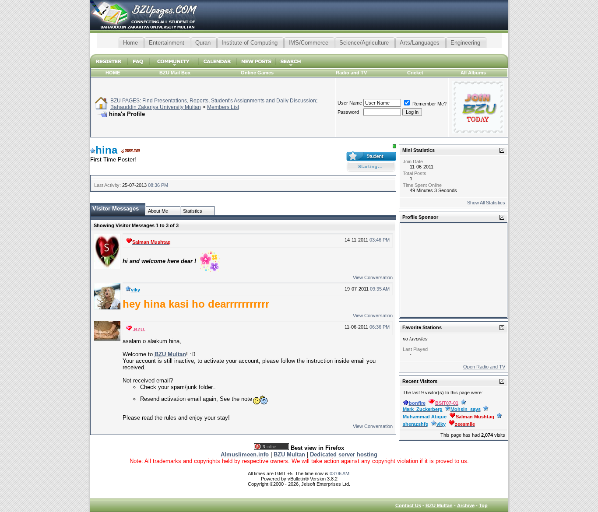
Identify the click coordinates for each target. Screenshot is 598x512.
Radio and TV (351, 72)
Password (348, 112)
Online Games (257, 72)
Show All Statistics (486, 202)
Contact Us (408, 505)
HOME (113, 72)
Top (483, 505)
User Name (350, 102)
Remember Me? (429, 103)
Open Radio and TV (484, 366)
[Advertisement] (299, 51)
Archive (466, 505)
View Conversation (373, 277)
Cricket (415, 72)
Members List (223, 107)
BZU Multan (439, 505)
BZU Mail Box (174, 72)
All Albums (473, 72)
